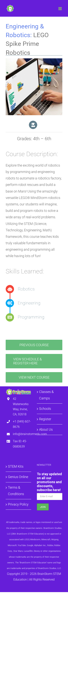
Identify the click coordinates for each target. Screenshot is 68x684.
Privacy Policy (18, 504)
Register (45, 419)
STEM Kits (15, 466)
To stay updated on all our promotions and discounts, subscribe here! (49, 482)
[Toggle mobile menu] (60, 9)
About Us (46, 429)
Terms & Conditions (16, 490)
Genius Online (18, 477)
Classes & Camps (46, 395)
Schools (45, 409)
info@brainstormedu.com (22, 434)
